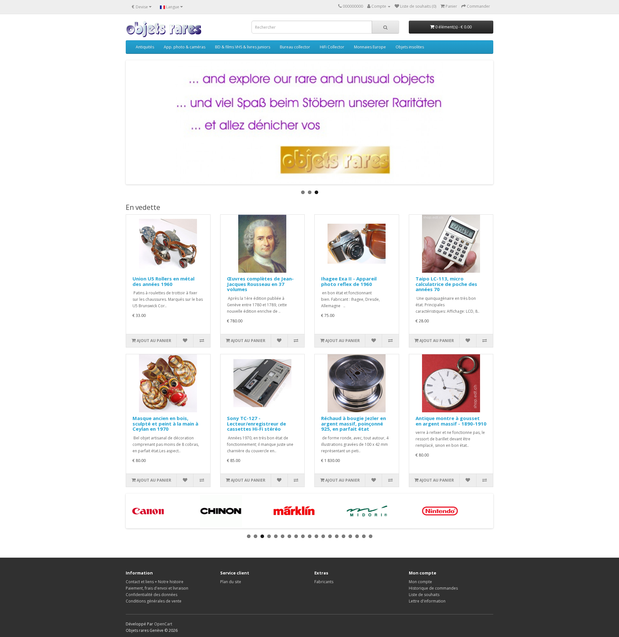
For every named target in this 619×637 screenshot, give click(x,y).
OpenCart (163, 624)
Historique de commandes (433, 588)
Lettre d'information (427, 601)
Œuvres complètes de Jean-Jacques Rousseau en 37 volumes (260, 283)
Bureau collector (295, 47)
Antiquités (145, 47)
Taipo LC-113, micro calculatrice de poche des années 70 (446, 283)
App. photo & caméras (184, 47)
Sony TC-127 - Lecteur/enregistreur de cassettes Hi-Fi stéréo (256, 423)
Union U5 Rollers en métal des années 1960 (163, 281)
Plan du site (230, 581)
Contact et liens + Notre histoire (154, 581)
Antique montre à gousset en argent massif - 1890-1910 (451, 421)
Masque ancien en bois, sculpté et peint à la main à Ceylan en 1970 (165, 423)
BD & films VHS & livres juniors (242, 47)
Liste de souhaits (424, 594)
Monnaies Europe (370, 47)
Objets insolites (410, 47)
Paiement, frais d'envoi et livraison (157, 588)
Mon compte (420, 581)
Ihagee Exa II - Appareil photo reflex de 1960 (349, 281)
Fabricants (323, 581)
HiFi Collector (332, 47)
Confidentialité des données (151, 594)
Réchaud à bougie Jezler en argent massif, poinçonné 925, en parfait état (353, 423)
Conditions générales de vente (154, 601)
